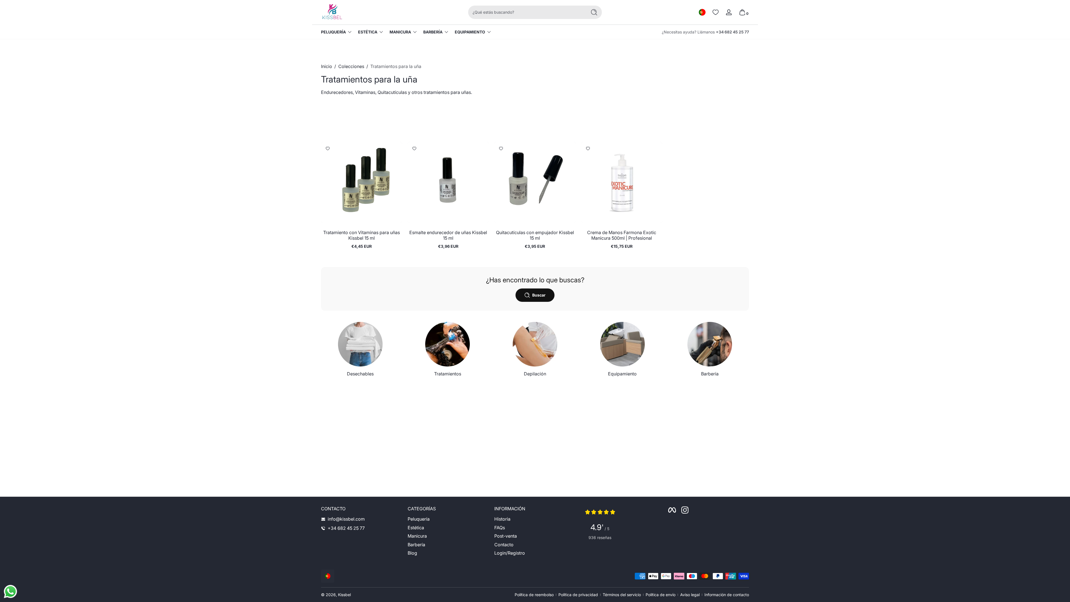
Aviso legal (690, 594)
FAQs (499, 527)
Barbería (432, 32)
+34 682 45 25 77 (732, 32)
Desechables (360, 374)
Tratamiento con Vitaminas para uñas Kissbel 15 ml (361, 235)
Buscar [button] (539, 295)
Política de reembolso (534, 594)
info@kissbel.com (346, 519)
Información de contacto (726, 594)
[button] (702, 12)
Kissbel (344, 594)
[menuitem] (448, 519)
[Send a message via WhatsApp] (10, 591)
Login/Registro (509, 553)
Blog (412, 553)
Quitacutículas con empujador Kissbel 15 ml (535, 235)
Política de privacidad (578, 594)
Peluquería (333, 32)
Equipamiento (470, 32)
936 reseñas (599, 537)
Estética (367, 32)
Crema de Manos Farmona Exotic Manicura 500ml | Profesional (621, 235)
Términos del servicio (622, 594)
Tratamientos (447, 374)
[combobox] (526, 12)
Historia (502, 519)
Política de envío (660, 594)
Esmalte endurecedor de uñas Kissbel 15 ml (448, 235)
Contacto (504, 544)
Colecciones (351, 66)
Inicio (326, 66)
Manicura (400, 32)
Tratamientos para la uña (395, 66)
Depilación (535, 374)
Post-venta (505, 536)
